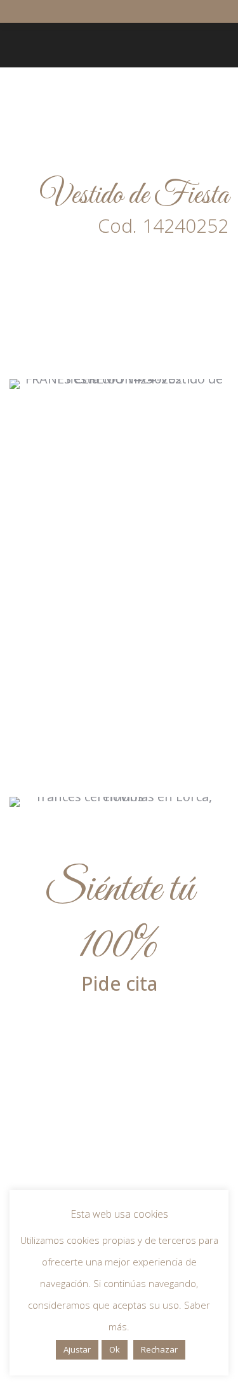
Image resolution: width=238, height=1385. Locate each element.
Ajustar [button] (77, 1349)
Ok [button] (114, 1349)
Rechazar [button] (159, 1349)
